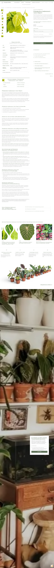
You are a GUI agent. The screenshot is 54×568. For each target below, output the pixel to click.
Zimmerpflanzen (17, 2)
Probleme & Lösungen (20, 84)
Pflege (4, 84)
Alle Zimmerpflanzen (8, 7)
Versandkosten (41, 26)
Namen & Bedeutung (20, 86)
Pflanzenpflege (27, 2)
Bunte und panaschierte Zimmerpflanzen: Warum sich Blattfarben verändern (44, 243)
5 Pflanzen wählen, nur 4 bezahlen (26, 0)
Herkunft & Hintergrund (21, 82)
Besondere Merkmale (6, 82)
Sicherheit (5, 86)
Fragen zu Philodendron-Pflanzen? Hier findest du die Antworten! (25, 243)
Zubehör (22, 2)
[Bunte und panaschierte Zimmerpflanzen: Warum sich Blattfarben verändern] (44, 232)
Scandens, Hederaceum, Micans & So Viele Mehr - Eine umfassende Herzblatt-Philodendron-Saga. (8, 243)
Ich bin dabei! (39, 451)
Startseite (2, 7)
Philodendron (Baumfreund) (16, 7)
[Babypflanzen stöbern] (23, 273)
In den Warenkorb (43, 43)
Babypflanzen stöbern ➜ (46, 284)
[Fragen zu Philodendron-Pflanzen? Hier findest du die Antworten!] (27, 232)
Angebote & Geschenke (36, 2)
